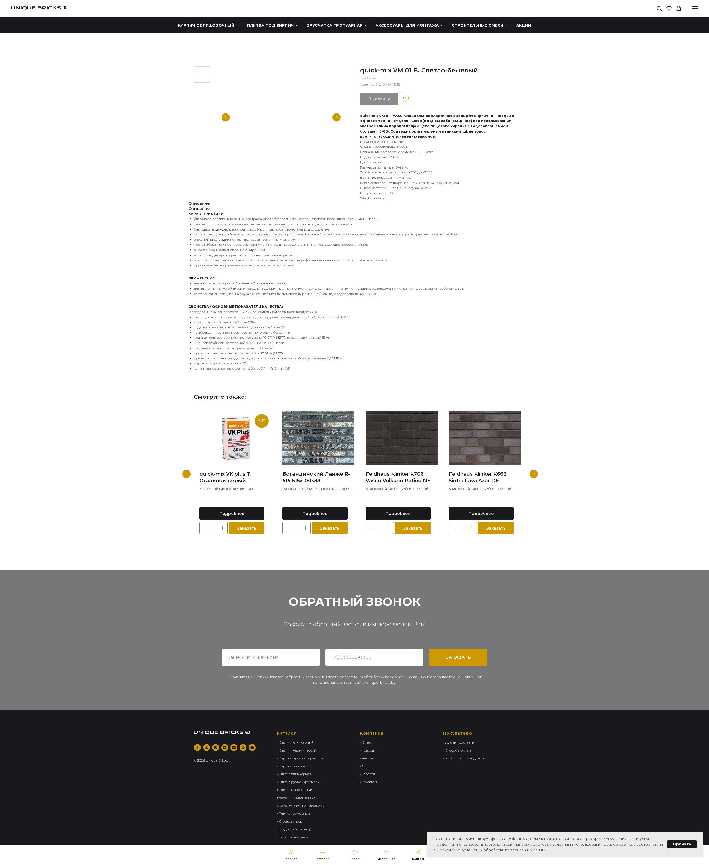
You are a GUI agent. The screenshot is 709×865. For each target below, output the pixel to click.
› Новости (367, 750)
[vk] (206, 747)
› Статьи (366, 766)
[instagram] (215, 747)
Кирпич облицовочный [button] (206, 25)
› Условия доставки (458, 742)
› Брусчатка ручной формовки (302, 806)
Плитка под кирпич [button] (270, 25)
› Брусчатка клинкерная (296, 798)
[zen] (224, 747)
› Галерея (367, 774)
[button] (659, 8)
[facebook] (197, 747)
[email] (233, 747)
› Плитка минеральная (295, 790)
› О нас (365, 742)
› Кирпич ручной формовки (300, 758)
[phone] (243, 747)
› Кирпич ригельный (293, 766)
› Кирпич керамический (296, 750)
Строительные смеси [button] (478, 25)
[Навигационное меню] (695, 8)
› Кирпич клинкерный (295, 742)
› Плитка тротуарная (293, 813)
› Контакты (368, 782)
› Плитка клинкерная (294, 774)
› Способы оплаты (457, 750)
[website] (252, 747)
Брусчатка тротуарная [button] (335, 25)
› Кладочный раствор (294, 829)
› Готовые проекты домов (463, 758)
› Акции (366, 758)
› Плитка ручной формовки (299, 782)
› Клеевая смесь (289, 821)
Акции (523, 25)
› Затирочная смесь (292, 837)
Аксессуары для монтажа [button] (407, 25)
